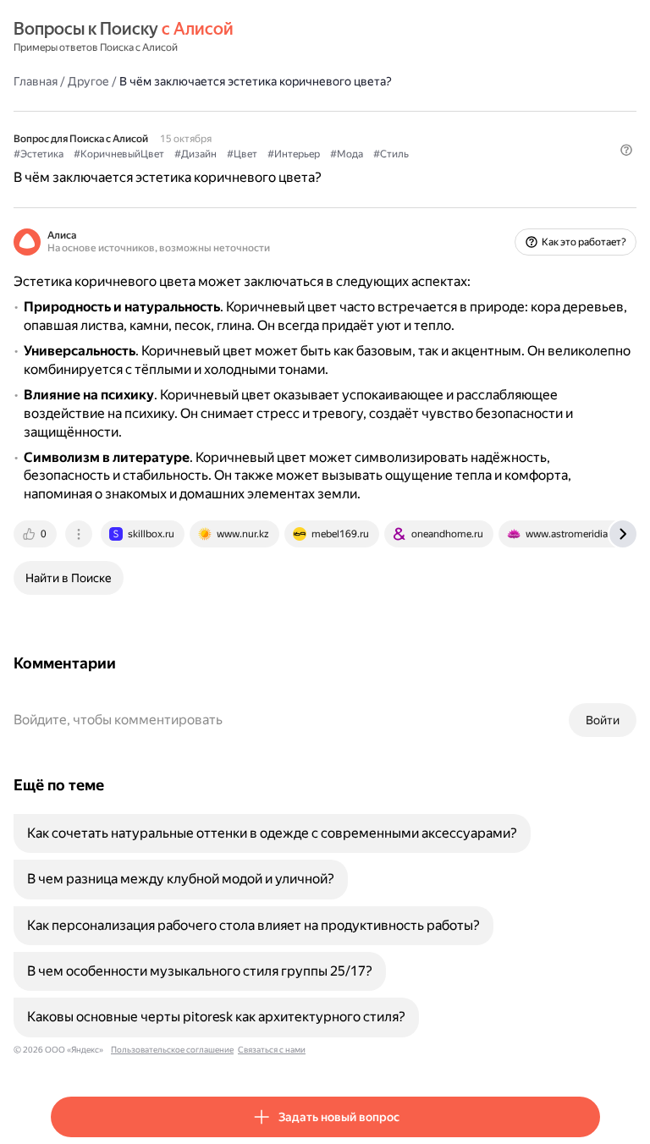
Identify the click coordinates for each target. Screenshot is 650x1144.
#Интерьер (293, 154)
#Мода (346, 154)
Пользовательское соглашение (172, 1049)
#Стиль (391, 154)
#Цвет (242, 154)
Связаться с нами (272, 1049)
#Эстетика (38, 154)
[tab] (36, 533)
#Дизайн (195, 154)
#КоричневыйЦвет (119, 154)
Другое (88, 81)
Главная (36, 81)
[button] (626, 150)
